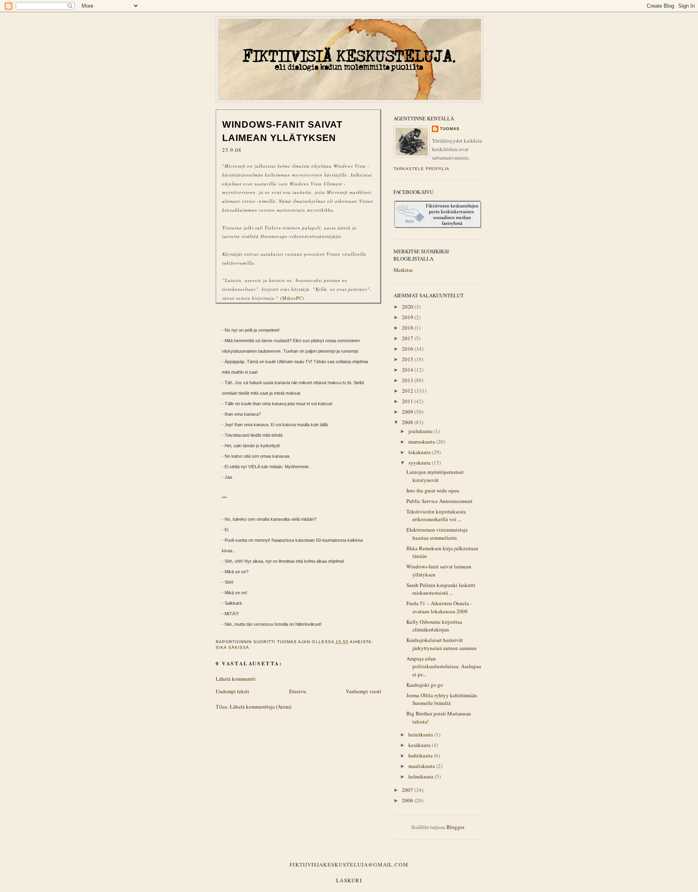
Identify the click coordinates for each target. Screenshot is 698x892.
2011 (408, 401)
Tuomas (450, 128)
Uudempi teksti (232, 691)
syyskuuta (420, 462)
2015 (408, 359)
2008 (408, 422)
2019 (408, 317)
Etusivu (297, 691)
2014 (408, 369)
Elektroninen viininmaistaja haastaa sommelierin (437, 533)
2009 (408, 411)
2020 (408, 306)
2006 (408, 800)
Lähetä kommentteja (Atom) (260, 706)
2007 (408, 789)
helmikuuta (421, 776)
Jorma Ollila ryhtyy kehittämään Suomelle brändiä (441, 699)
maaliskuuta (422, 766)
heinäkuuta (421, 734)
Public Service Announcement (439, 501)
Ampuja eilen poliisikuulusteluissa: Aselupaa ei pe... (443, 666)
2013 (408, 380)
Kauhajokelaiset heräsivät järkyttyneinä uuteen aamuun (441, 644)
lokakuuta (420, 452)
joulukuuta (421, 431)
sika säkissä (232, 647)
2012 (408, 390)
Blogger (455, 827)
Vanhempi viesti (363, 691)
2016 (408, 348)
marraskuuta (422, 441)
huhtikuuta (421, 755)
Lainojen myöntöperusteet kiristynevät (435, 476)
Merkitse (403, 269)
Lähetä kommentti (236, 678)
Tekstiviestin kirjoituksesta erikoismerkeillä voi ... (436, 515)
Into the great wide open (432, 490)
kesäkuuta (420, 745)
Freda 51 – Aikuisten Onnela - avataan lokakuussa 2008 (439, 607)
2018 (408, 327)
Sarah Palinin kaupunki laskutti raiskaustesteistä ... (440, 589)
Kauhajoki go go (424, 684)
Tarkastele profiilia (421, 168)
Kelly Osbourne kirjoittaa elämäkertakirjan (434, 625)
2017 (408, 338)
